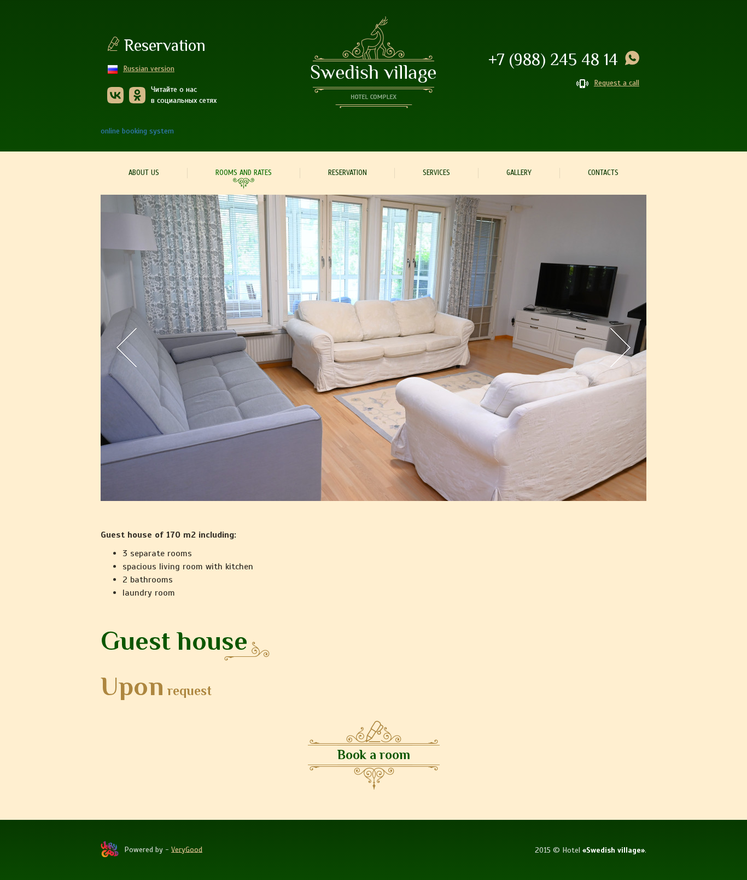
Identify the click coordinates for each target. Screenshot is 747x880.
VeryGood (186, 849)
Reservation (165, 45)
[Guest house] (373, 348)
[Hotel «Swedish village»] (373, 62)
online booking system (137, 131)
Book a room (373, 754)
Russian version (148, 68)
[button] (130, 347)
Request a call (616, 83)
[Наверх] (621, 740)
